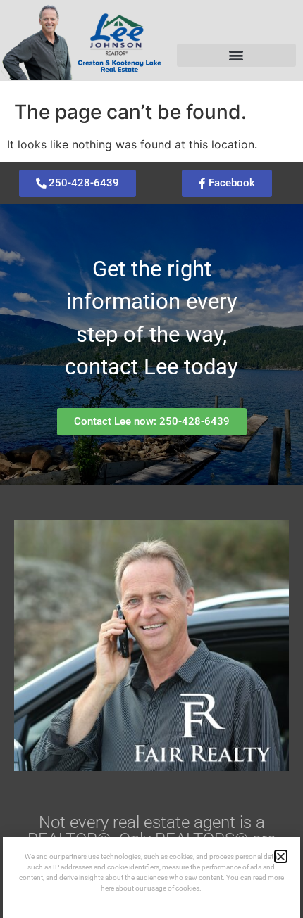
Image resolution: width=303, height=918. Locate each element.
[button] (236, 55)
